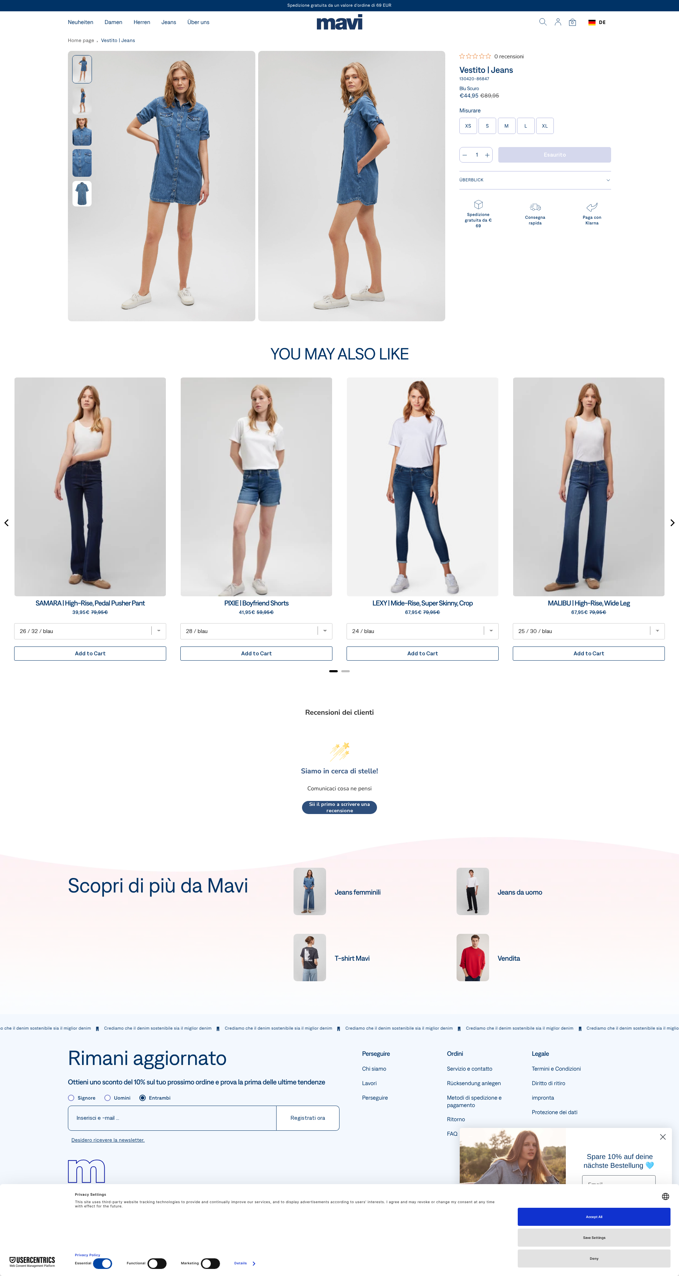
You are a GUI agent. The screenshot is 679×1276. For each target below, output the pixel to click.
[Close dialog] (663, 1137)
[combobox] (597, 23)
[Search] (543, 22)
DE (602, 22)
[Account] (558, 22)
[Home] (339, 22)
